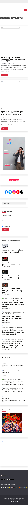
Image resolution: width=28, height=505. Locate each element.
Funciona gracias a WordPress (9, 500)
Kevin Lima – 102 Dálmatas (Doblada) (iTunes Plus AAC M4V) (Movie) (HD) (13, 59)
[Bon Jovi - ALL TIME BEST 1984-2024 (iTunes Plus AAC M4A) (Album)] (14, 285)
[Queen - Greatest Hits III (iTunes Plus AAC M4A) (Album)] (14, 246)
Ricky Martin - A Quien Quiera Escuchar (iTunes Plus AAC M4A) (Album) (13, 305)
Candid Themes (14, 501)
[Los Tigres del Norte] (12, 432)
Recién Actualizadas (9, 358)
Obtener (4, 74)
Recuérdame (6, 226)
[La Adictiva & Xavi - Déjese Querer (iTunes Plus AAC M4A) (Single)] (14, 313)
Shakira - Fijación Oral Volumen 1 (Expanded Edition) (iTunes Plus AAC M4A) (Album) (13, 332)
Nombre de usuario (6, 215)
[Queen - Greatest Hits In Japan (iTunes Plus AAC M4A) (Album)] (14, 259)
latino (2, 55)
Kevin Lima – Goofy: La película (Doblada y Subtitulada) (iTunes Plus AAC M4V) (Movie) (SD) (12, 113)
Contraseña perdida (7, 233)
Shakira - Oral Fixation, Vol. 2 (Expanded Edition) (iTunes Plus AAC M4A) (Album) (13, 346)
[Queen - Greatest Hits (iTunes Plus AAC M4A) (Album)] (14, 272)
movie (6, 55)
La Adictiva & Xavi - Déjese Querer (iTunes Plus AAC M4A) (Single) (12, 318)
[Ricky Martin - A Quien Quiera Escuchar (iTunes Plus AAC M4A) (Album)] (14, 299)
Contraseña (5, 220)
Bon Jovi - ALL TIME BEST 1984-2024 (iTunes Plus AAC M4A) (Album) (12, 291)
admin (13, 63)
